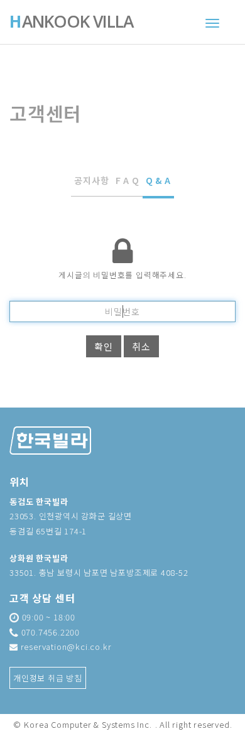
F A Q (127, 180)
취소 (141, 346)
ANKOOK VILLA (71, 23)
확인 (103, 346)
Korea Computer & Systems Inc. (87, 724)
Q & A (158, 180)
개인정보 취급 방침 (47, 678)
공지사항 (91, 180)
